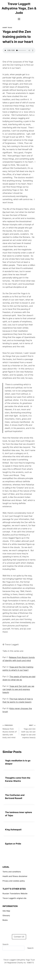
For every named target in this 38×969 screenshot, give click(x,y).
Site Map (6, 911)
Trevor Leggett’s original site (14, 898)
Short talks (7, 27)
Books (5, 920)
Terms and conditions (12, 872)
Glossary (6, 915)
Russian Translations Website (15, 893)
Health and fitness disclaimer (15, 876)
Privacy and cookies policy (14, 881)
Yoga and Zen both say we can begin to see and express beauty (18, 689)
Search (5, 944)
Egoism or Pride (13, 843)
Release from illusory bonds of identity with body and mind (10, 731)
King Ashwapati (13, 829)
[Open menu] (19, 19)
